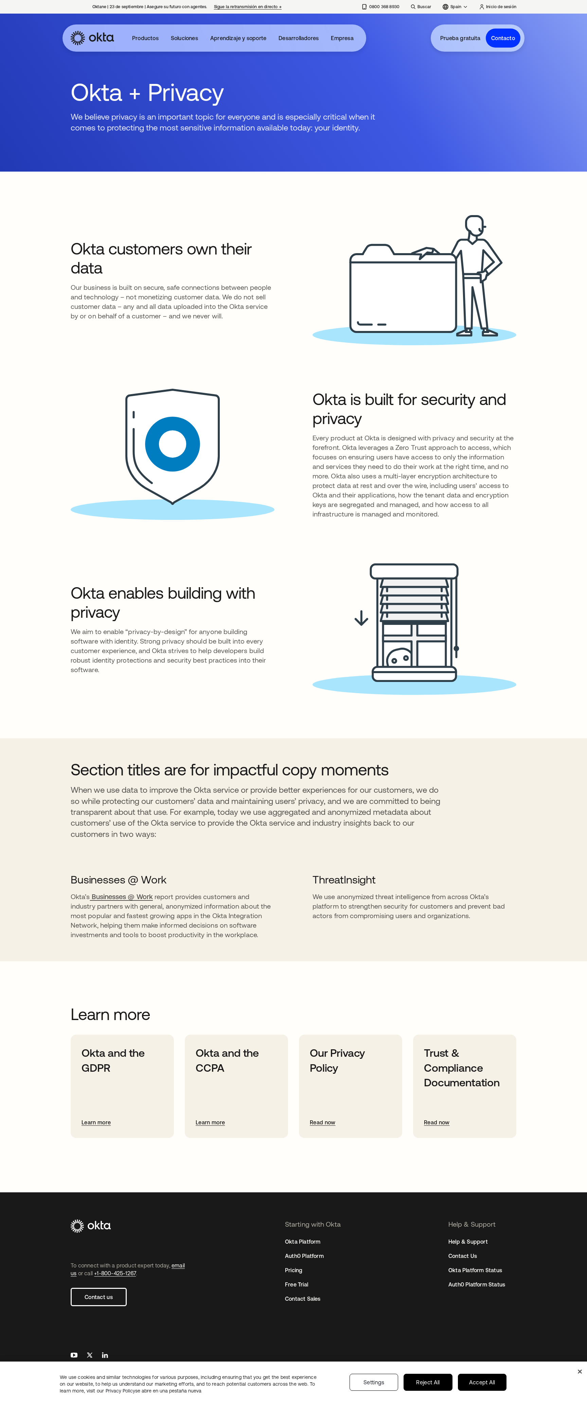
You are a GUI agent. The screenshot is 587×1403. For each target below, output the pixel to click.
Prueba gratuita (460, 38)
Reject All (428, 1382)
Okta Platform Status (475, 1270)
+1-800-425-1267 (115, 1273)
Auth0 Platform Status (476, 1284)
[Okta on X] (89, 1356)
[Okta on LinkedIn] (105, 1356)
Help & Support (468, 1242)
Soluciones (184, 38)
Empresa (342, 38)
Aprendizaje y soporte (238, 38)
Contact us (99, 1297)
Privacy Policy (153, 1390)
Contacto (503, 38)
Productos (145, 38)
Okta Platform (303, 1242)
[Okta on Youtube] (74, 1356)
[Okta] (92, 38)
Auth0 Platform (304, 1256)
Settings (374, 1382)
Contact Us (462, 1256)
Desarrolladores (299, 38)
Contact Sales (303, 1299)
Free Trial (296, 1284)
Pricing (293, 1270)
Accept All (482, 1382)
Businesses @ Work (121, 896)
